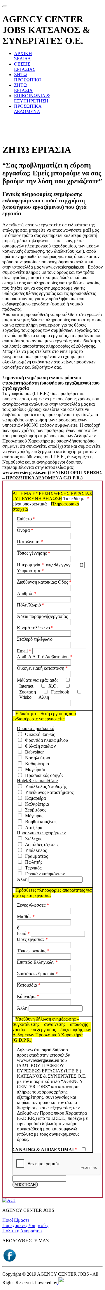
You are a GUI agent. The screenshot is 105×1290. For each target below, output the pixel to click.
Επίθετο (24, 518)
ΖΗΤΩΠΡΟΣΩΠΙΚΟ (27, 77)
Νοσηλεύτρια (36, 757)
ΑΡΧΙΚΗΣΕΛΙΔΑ (23, 56)
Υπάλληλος (35, 850)
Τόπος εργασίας (31, 950)
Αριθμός (25, 593)
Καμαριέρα (34, 798)
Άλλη (43, 697)
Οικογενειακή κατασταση (40, 668)
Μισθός (24, 916)
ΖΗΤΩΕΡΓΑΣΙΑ (23, 88)
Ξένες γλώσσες (31, 905)
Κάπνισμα (26, 996)
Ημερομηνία (28, 564)
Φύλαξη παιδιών (39, 746)
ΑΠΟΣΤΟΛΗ (25, 1185)
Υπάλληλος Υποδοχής (44, 786)
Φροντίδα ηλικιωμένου (45, 740)
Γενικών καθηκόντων (44, 873)
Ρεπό (21, 933)
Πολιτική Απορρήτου (22, 1230)
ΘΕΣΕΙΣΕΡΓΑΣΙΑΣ (24, 66)
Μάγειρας (33, 815)
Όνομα (23, 530)
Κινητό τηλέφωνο (33, 627)
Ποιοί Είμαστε (15, 1220)
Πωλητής (32, 862)
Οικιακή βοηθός (39, 734)
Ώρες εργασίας (30, 939)
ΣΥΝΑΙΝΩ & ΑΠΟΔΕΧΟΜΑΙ (43, 1149)
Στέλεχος (32, 838)
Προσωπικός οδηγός (43, 775)
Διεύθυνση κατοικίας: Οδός (42, 582)
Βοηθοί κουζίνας (39, 821)
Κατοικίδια (27, 985)
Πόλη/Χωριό (29, 604)
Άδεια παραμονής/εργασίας (42, 616)
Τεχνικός (32, 867)
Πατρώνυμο (28, 541)
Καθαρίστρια (36, 763)
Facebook (59, 691)
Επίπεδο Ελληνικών (35, 962)
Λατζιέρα (32, 827)
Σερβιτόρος (34, 809)
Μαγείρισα (34, 769)
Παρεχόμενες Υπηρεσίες (25, 1225)
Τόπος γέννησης (32, 553)
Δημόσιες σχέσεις (40, 844)
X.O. (52, 686)
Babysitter (33, 751)
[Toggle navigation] (4, 6)
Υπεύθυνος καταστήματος (48, 792)
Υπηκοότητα (28, 570)
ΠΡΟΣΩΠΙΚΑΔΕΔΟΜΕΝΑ (28, 109)
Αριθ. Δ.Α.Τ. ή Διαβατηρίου (43, 656)
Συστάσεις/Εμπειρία (35, 973)
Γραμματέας (35, 856)
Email (22, 650)
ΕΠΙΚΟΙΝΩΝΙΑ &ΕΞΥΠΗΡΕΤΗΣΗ (32, 98)
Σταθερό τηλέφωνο (34, 639)
